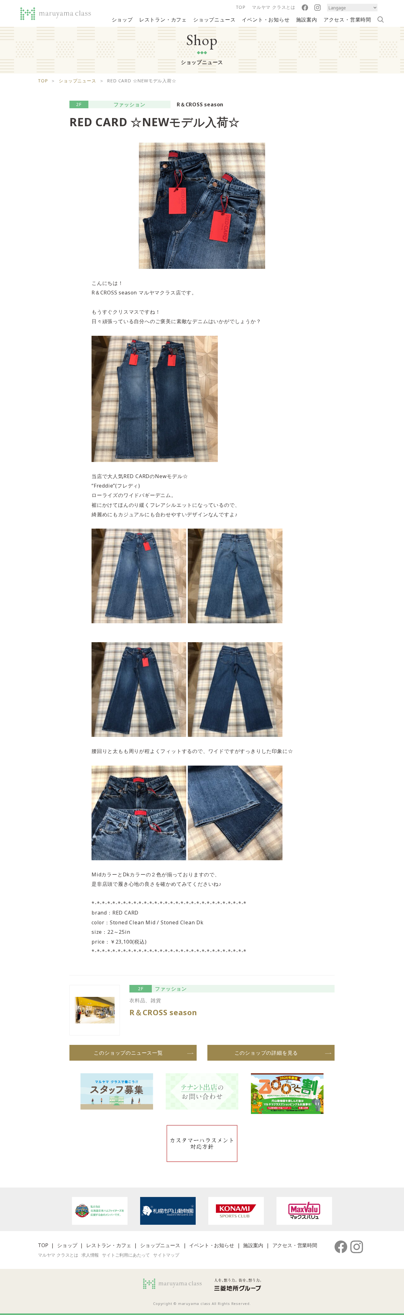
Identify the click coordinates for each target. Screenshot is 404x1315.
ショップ (122, 19)
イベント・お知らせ (265, 19)
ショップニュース (214, 19)
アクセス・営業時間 (347, 19)
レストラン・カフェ (163, 19)
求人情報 (90, 1255)
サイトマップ (166, 1255)
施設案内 (306, 19)
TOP (241, 7)
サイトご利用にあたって (126, 1255)
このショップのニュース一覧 (128, 1052)
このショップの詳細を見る (266, 1052)
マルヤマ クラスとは (273, 7)
